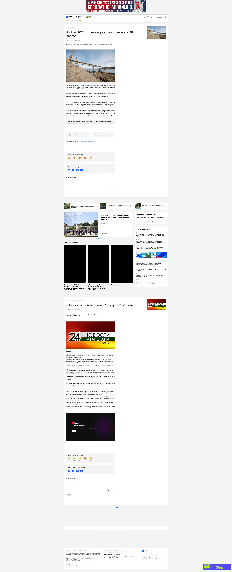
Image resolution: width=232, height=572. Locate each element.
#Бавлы (69, 495)
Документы (124, 528)
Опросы (117, 528)
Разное (130, 528)
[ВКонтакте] (69, 170)
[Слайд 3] (98, 238)
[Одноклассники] (73, 170)
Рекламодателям (76, 20)
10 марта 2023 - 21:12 (69, 40)
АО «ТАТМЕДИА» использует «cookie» (74, 564)
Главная (68, 20)
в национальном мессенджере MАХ (101, 135)
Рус (145, 17)
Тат (151, 17)
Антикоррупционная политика (72, 564)
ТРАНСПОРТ (70, 27)
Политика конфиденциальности (72, 566)
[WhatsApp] (81, 170)
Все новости (151, 283)
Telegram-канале (72, 135)
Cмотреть (219, 568)
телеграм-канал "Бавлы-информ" (88, 141)
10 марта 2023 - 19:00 (69, 309)
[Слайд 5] (102, 238)
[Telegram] (77, 170)
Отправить (110, 190)
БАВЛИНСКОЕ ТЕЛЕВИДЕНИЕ (75, 300)
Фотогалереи (109, 528)
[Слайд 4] (100, 238)
